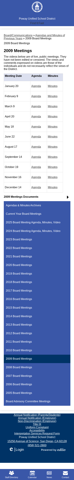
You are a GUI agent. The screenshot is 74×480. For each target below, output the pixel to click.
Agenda (36, 86)
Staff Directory (11, 477)
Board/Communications (18, 35)
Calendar (32, 477)
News (49, 477)
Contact (65, 477)
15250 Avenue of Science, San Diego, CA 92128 (37, 441)
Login (16, 450)
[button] (37, 23)
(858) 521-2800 (37, 445)
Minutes (52, 86)
